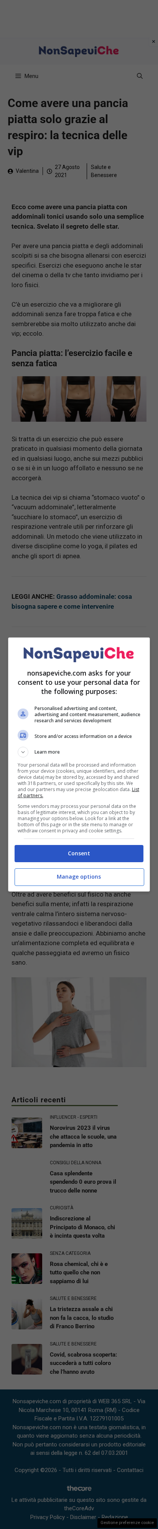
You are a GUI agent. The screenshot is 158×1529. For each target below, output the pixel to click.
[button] (79, 752)
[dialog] (79, 764)
